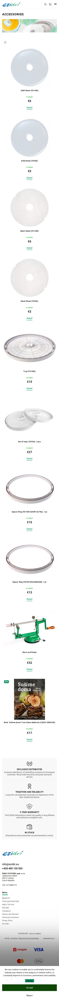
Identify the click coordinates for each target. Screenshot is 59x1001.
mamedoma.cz (49, 938)
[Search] (45, 4)
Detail (29, 107)
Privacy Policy (7, 921)
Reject (29, 995)
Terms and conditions (10, 917)
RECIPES (5, 908)
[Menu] (55, 4)
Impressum (6, 911)
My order (5, 924)
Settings (29, 980)
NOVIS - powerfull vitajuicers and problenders (21, 938)
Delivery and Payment (10, 914)
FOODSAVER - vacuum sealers (29, 934)
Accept (29, 987)
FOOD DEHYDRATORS (10, 901)
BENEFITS (6, 898)
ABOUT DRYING (8, 905)
